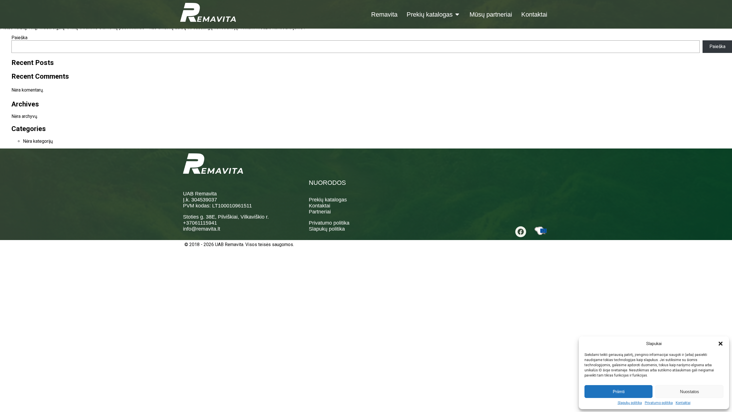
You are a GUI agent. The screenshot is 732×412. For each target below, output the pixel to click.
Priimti (618, 391)
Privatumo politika (659, 403)
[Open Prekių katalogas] (457, 14)
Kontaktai (683, 403)
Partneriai (320, 212)
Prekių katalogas (328, 200)
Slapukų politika (630, 403)
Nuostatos (689, 391)
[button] (720, 343)
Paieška (19, 37)
